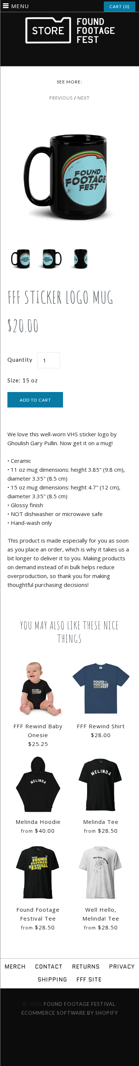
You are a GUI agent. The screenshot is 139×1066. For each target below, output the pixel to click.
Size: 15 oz (22, 380)
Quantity (20, 359)
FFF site (89, 980)
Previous (61, 98)
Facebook (55, 58)
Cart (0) (119, 6)
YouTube (84, 58)
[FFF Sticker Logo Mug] (69, 118)
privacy (122, 967)
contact (49, 967)
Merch (15, 967)
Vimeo (74, 58)
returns (86, 967)
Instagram (65, 58)
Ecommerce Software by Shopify (69, 1013)
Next (83, 98)
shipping (52, 980)
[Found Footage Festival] (69, 20)
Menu (20, 6)
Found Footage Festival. (80, 1004)
